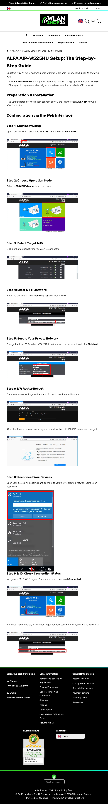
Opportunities (65, 42)
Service (83, 42)
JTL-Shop (43, 798)
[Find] (87, 21)
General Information (83, 674)
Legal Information (49, 674)
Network (37, 35)
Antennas (53, 35)
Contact (97, 8)
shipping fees (65, 790)
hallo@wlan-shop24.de (18, 697)
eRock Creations (76, 798)
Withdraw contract (54, 782)
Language (61, 731)
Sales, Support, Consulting (21, 674)
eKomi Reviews (31, 731)
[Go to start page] (54, 21)
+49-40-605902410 (17, 686)
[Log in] (93, 21)
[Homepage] (8, 51)
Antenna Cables (73, 35)
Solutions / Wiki (81, 8)
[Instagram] (54, 776)
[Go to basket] (99, 21)
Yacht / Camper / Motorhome (36, 42)
